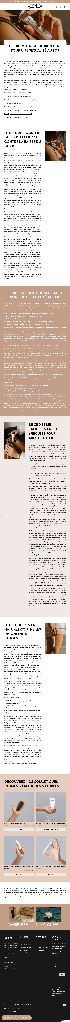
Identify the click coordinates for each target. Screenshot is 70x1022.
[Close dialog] (62, 491)
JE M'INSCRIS (49, 529)
